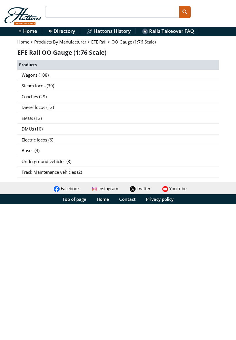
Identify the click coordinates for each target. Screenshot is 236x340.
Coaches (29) (34, 96)
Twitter (143, 188)
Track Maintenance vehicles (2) (52, 172)
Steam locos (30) (38, 85)
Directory (62, 31)
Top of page (74, 199)
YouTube (177, 188)
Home (27, 31)
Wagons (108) (35, 75)
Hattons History (111, 31)
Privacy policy (160, 199)
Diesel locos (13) (38, 107)
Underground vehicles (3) (46, 161)
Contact (127, 199)
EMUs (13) (32, 118)
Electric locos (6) (37, 140)
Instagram (107, 188)
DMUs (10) (32, 129)
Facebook (70, 188)
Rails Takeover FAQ (171, 31)
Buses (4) (30, 150)
